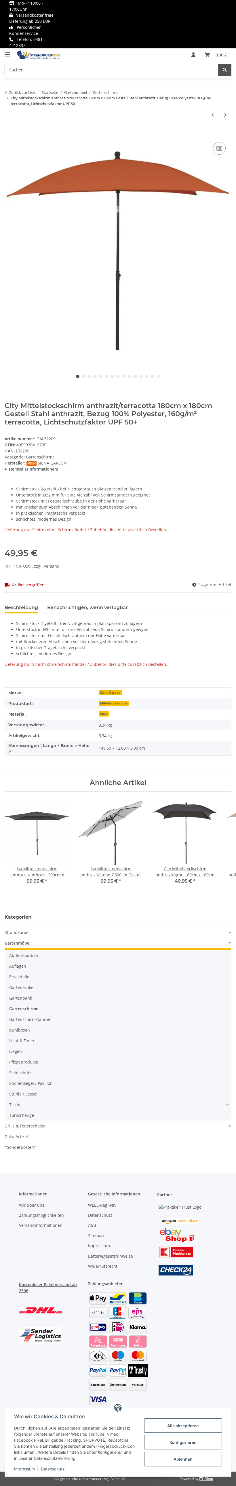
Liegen (15, 1051)
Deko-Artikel (16, 1136)
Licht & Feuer (22, 1040)
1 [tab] (77, 376)
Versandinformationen (40, 1225)
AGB (92, 1225)
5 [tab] (100, 376)
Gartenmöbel (18, 943)
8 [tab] (118, 376)
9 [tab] (123, 376)
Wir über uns (31, 1205)
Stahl (104, 714)
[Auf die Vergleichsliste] (219, 148)
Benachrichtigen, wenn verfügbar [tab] (87, 607)
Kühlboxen (19, 1030)
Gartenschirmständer (30, 1019)
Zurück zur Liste (22, 92)
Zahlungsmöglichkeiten (41, 1215)
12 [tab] (141, 376)
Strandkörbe (16, 932)
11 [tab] (135, 376)
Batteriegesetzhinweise (110, 1256)
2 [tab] (83, 376)
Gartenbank (20, 998)
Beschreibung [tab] (21, 607)
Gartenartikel (22, 987)
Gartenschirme (40, 457)
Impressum (24, 1468)
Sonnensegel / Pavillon (31, 1083)
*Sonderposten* (20, 1147)
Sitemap (96, 1235)
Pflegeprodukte (23, 1062)
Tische (15, 1104)
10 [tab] (129, 376)
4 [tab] (95, 376)
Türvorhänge (21, 1115)
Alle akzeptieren (183, 1425)
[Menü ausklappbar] (7, 52)
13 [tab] (147, 376)
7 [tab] (112, 376)
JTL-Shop (206, 1478)
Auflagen (17, 966)
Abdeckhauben (23, 955)
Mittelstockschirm (113, 703)
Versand (52, 566)
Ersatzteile (19, 976)
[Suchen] (224, 70)
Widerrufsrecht (102, 1266)
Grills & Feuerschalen (25, 1126)
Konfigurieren (183, 1442)
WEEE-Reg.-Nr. (102, 1205)
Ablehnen (183, 1459)
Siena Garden (110, 693)
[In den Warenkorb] (9, 134)
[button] (193, 54)
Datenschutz (53, 1468)
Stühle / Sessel (23, 1094)
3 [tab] (89, 376)
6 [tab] (106, 376)
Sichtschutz (20, 1072)
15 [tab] (158, 376)
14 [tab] (152, 376)
